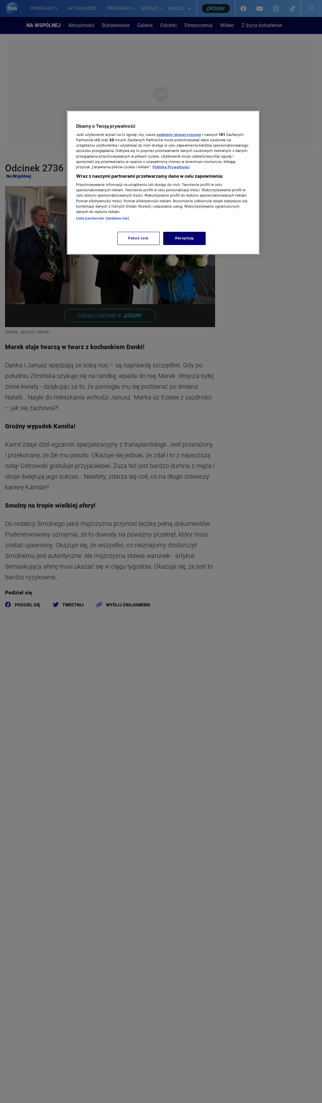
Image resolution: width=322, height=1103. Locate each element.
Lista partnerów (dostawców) (102, 218)
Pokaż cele (138, 238)
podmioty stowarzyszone (179, 134)
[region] (163, 182)
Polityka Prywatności (171, 167)
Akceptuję (184, 238)
